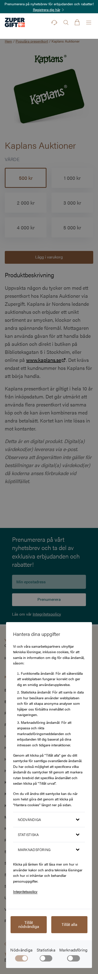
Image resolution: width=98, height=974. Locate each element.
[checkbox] (46, 959)
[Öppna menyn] (88, 23)
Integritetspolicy (25, 891)
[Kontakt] (54, 23)
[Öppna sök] (65, 23)
